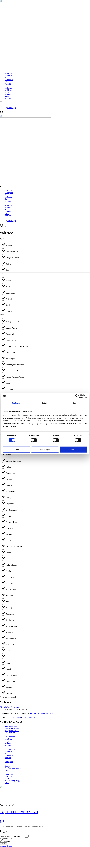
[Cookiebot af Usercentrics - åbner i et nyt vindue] (77, 396)
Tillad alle (73, 449)
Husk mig (6, 841)
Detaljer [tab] (45, 403)
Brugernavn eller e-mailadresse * (12, 836)
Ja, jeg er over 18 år (19, 811)
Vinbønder (9, 80)
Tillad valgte (45, 449)
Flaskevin (8, 764)
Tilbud (7, 770)
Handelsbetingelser (13, 717)
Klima (7, 78)
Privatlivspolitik (29, 717)
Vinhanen (8, 73)
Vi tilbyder (9, 75)
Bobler (7, 766)
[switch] (34, 440)
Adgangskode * (6, 839)
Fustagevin (9, 762)
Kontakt (8, 84)
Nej (3, 821)
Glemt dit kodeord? (7, 846)
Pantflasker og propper (13, 768)
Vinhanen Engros (47, 713)
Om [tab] (74, 403)
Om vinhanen (10, 737)
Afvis (16, 449)
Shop (7, 82)
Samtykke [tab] (16, 403)
